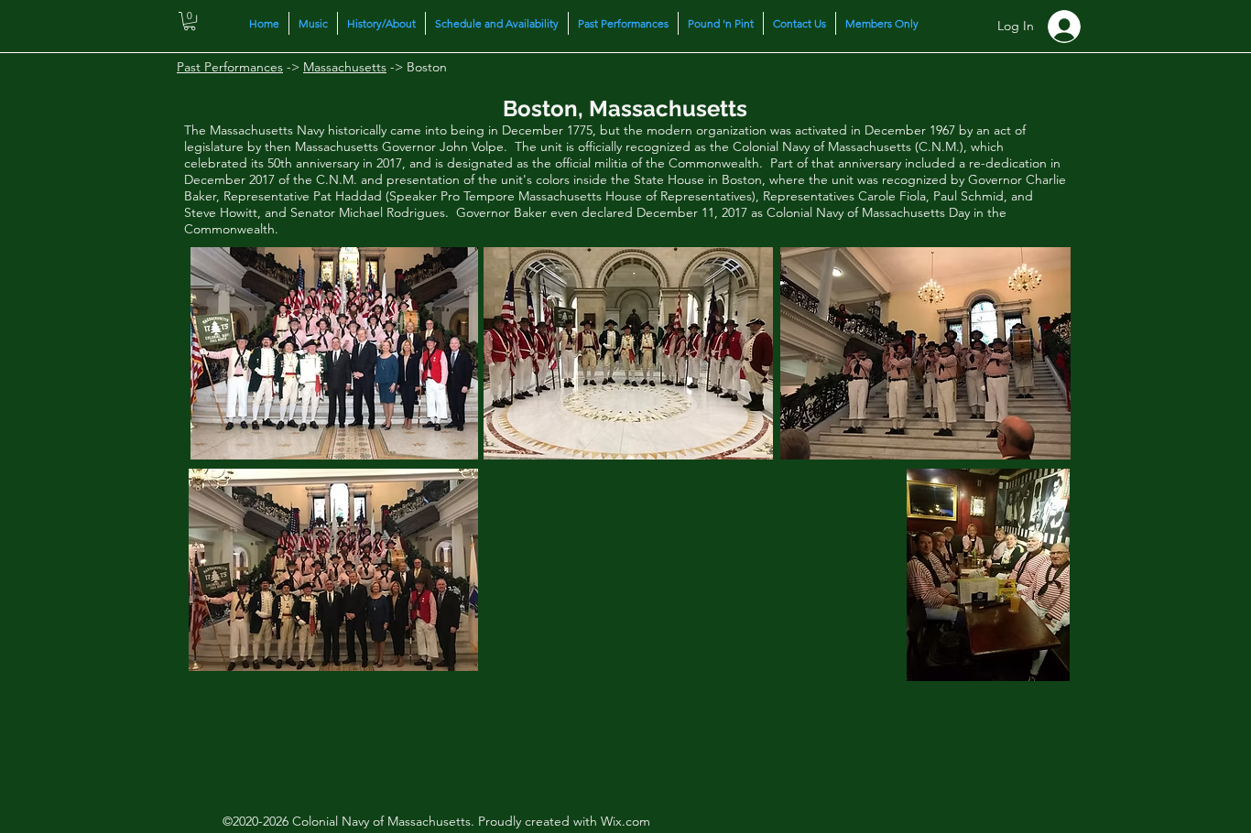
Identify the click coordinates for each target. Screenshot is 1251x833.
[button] (190, 21)
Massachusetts (344, 67)
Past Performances (230, 67)
